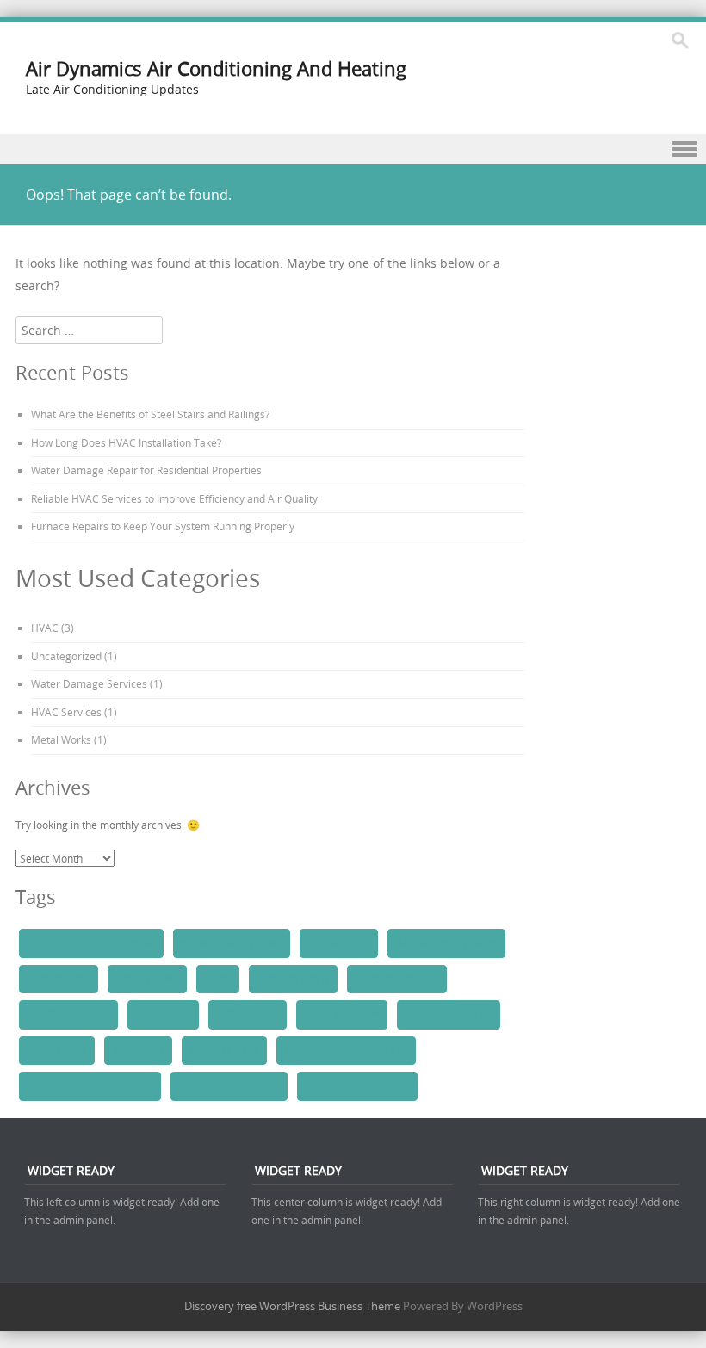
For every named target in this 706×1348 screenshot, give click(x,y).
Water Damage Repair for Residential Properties (146, 470)
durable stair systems (446, 943)
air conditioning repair (231, 943)
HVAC (45, 627)
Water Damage (224, 1050)
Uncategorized (66, 656)
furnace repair (58, 979)
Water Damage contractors (90, 1085)
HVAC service (247, 1014)
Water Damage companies (346, 1050)
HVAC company (293, 979)
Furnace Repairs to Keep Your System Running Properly (162, 526)
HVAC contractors (397, 979)
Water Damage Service (357, 1085)
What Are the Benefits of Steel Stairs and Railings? (150, 414)
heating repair (147, 979)
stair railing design (448, 1014)
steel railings (57, 1050)
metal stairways (342, 1014)
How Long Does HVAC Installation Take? (126, 442)
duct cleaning (338, 943)
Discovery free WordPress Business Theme (292, 1306)
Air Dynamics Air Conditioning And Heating (216, 68)
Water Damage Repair (229, 1085)
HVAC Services (66, 712)
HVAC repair (163, 1014)
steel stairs (138, 1050)
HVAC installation (68, 1014)
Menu (353, 149)
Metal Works (61, 739)
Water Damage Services (89, 683)
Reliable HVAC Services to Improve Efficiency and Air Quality (174, 498)
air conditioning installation (91, 943)
